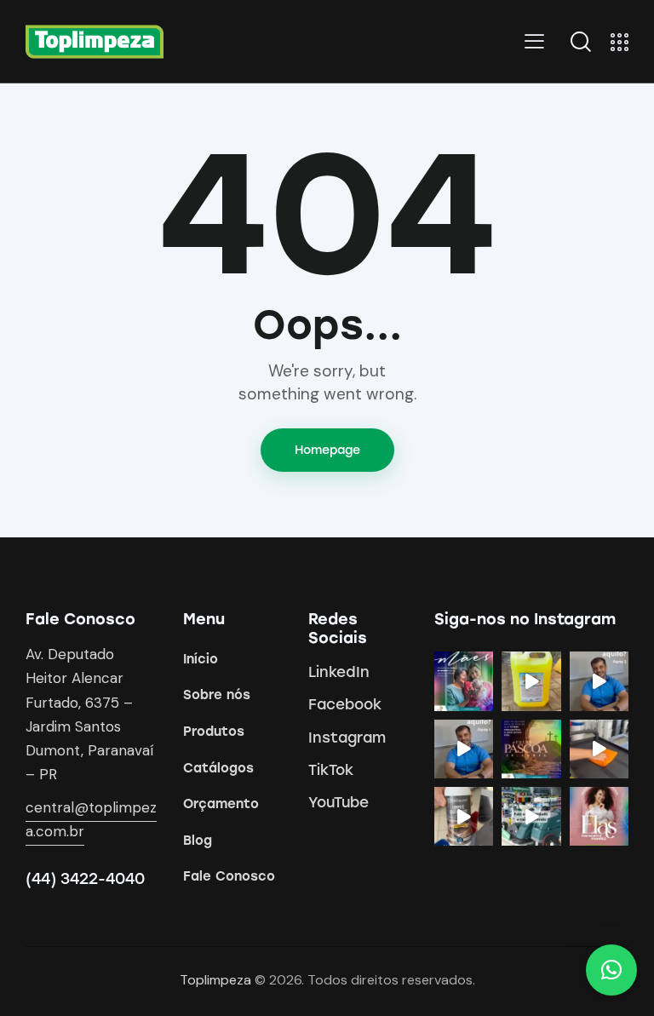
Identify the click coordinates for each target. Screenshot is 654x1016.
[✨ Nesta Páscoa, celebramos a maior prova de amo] (531, 749)
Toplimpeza (215, 980)
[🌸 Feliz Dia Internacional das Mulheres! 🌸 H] (599, 816)
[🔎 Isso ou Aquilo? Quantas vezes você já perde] (463, 749)
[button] (611, 970)
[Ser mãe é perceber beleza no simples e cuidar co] (463, 681)
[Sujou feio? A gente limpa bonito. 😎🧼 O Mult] (531, 681)
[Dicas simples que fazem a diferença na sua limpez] (599, 749)
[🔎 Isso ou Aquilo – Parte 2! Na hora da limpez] (599, 681)
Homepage (327, 450)
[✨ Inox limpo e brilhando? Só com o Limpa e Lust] (463, 816)
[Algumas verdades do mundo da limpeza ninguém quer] (531, 816)
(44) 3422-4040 (85, 879)
